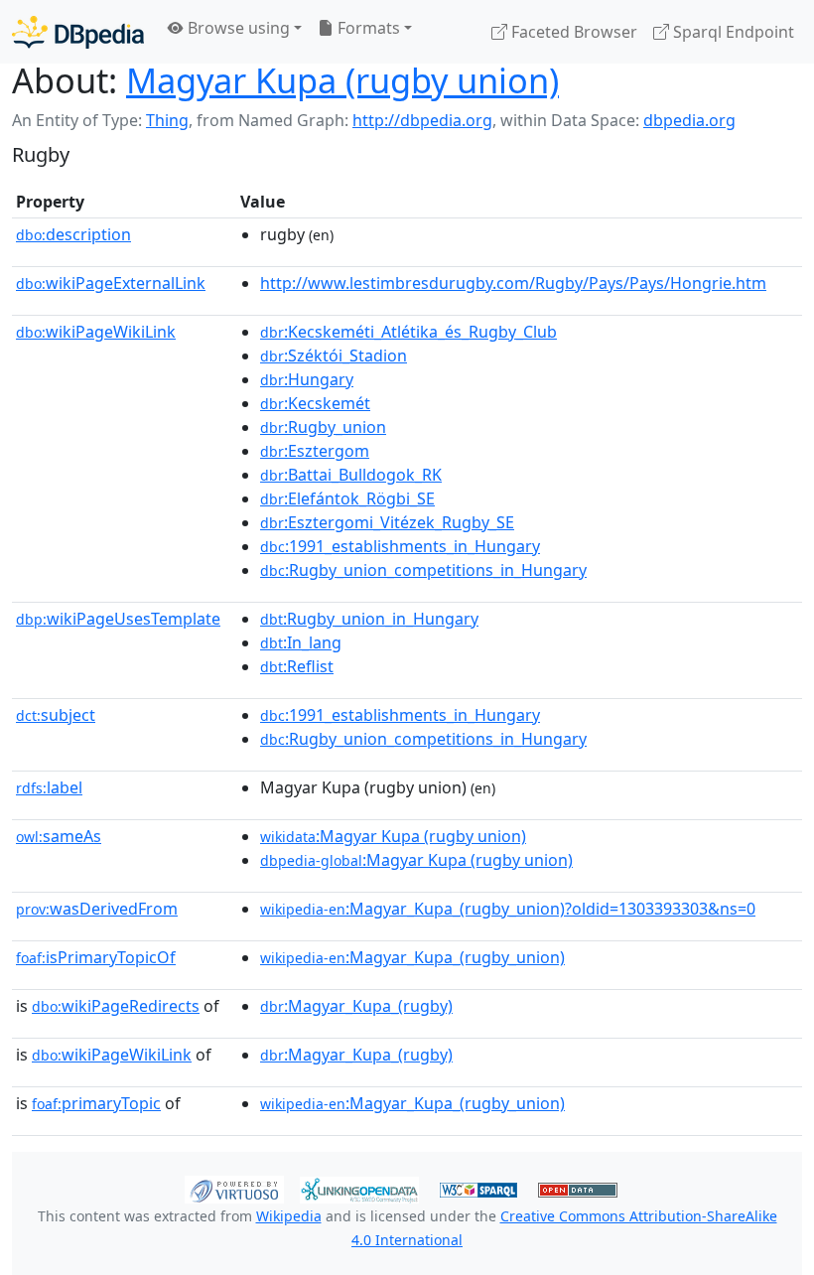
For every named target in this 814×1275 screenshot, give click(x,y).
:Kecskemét (315, 403)
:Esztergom (314, 451)
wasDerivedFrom (97, 909)
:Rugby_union (323, 427)
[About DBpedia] (78, 31)
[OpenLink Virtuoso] (234, 1188)
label (49, 787)
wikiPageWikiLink (96, 332)
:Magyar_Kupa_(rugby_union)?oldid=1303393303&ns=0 (507, 909)
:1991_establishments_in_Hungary (400, 546)
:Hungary (306, 379)
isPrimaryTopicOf (96, 957)
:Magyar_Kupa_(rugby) (356, 1006)
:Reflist (297, 666)
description (73, 234)
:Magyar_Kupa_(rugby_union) (412, 957)
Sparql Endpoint (731, 32)
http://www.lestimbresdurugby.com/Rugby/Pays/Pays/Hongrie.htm (513, 283)
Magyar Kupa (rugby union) (342, 80)
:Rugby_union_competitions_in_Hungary (423, 570)
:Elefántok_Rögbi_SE (347, 498)
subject (55, 715)
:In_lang (300, 642)
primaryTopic (96, 1103)
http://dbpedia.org (422, 120)
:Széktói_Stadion (333, 355)
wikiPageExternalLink (110, 283)
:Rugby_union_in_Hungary (369, 619)
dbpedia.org (689, 120)
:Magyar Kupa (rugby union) (393, 836)
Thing (167, 120)
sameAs (58, 836)
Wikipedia (289, 1215)
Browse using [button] (237, 28)
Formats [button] (367, 28)
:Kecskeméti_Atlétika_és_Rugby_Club (408, 332)
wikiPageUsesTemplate (118, 619)
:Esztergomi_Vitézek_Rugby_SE (387, 522)
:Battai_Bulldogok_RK (351, 475)
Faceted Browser (572, 32)
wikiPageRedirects (116, 1006)
